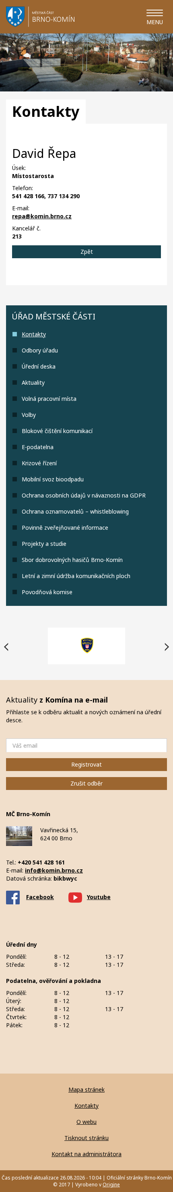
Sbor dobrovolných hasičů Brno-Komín (72, 560)
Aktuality (33, 382)
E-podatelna (38, 447)
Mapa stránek (86, 1089)
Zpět (86, 251)
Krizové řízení (39, 463)
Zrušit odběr (86, 783)
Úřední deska (39, 366)
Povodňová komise (47, 592)
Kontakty (34, 334)
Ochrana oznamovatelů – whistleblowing (75, 511)
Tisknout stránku (86, 1138)
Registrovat (86, 764)
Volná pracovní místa (49, 398)
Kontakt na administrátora (86, 1154)
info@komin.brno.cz (54, 870)
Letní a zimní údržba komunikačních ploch (76, 576)
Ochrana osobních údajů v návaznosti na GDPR (84, 495)
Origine (111, 1184)
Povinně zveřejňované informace (65, 527)
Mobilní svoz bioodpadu (53, 479)
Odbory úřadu (40, 350)
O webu (86, 1122)
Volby (29, 415)
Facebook (40, 897)
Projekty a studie (44, 543)
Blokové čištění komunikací (57, 431)
